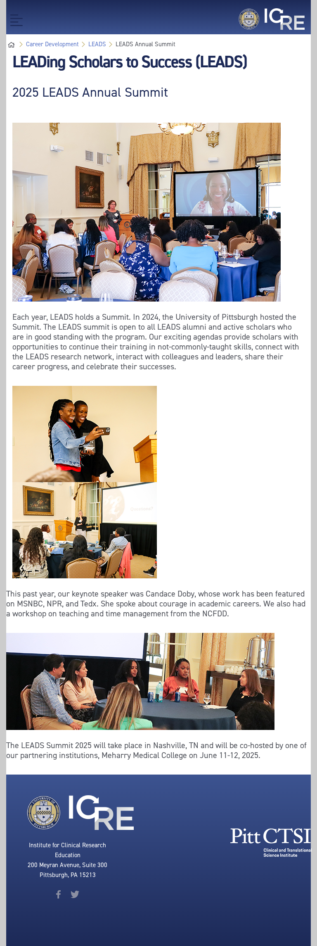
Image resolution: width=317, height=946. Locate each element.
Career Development (52, 44)
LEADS (97, 44)
